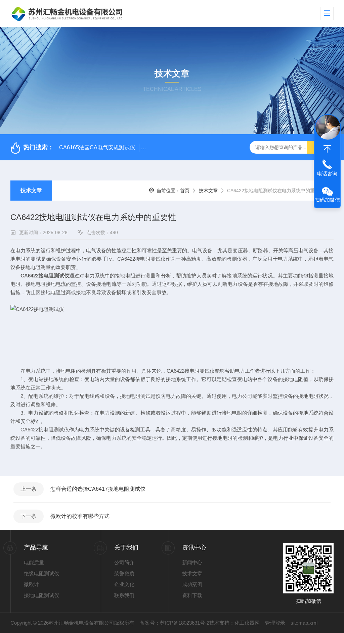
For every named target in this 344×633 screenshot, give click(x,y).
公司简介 (124, 562)
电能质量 (34, 562)
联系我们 (124, 595)
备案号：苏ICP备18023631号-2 (174, 623)
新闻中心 (192, 562)
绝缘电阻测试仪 (41, 573)
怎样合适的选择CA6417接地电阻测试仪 (97, 489)
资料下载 (192, 595)
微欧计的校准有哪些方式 (80, 516)
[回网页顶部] (327, 149)
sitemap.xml (304, 623)
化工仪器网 (247, 623)
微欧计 (31, 584)
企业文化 (124, 584)
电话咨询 (327, 173)
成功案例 (192, 584)
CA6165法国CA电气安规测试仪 (97, 147)
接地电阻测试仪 (41, 595)
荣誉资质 (124, 573)
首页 (184, 190)
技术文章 (31, 190)
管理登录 (275, 623)
